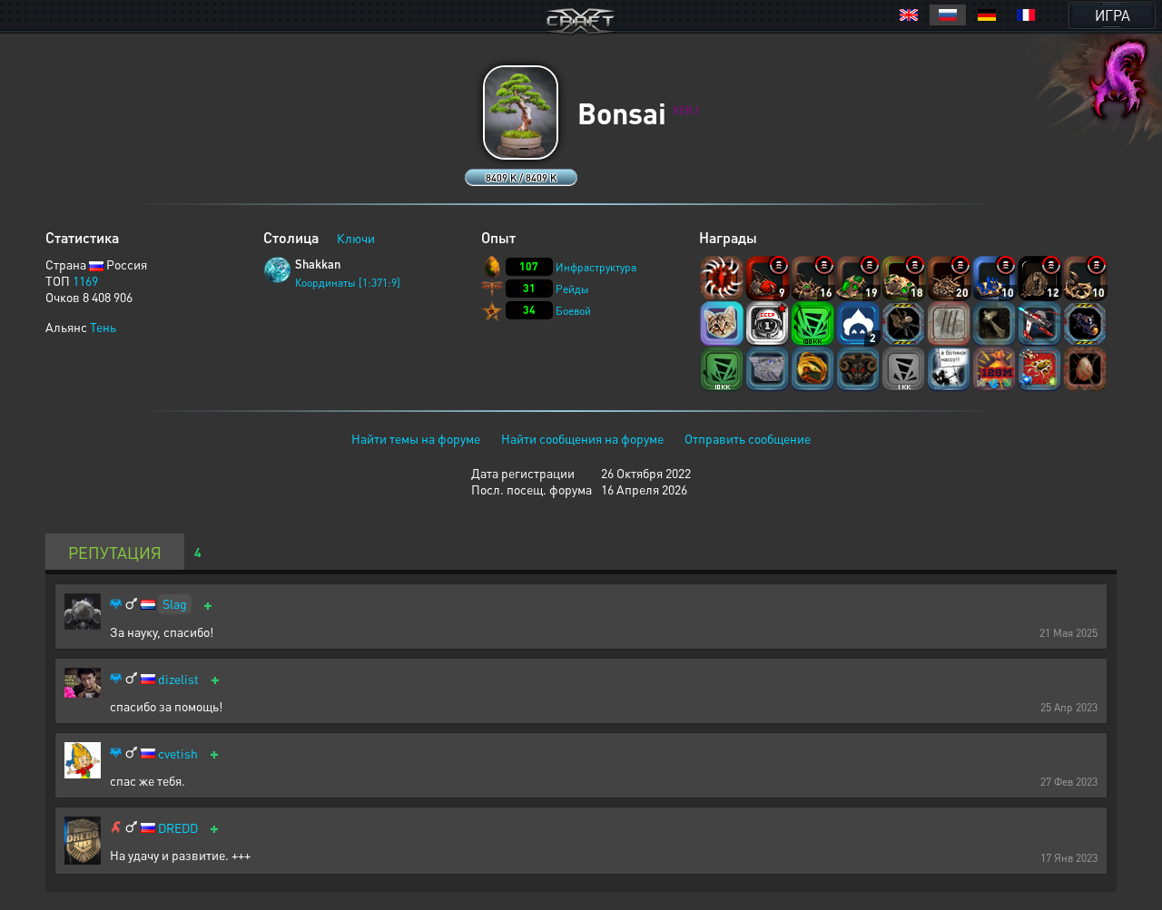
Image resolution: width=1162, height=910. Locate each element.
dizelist (178, 679)
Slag (174, 603)
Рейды (572, 289)
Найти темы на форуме (415, 438)
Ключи (356, 238)
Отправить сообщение (747, 438)
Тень (103, 326)
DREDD (178, 828)
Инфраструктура (596, 267)
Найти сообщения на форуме (582, 438)
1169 (85, 280)
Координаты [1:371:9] (347, 282)
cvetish (178, 753)
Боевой (573, 311)
